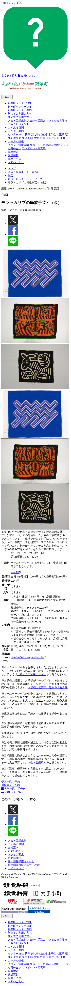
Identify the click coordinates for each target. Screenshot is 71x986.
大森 (24, 138)
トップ (12, 168)
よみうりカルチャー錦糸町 (24, 172)
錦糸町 (43, 134)
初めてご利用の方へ (20, 117)
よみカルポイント (18, 124)
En (8, 3)
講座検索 (13, 151)
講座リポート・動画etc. (38, 145)
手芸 (10, 175)
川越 (62, 138)
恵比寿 (35, 134)
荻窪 (27, 134)
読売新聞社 (14, 858)
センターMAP (16, 134)
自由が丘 (54, 138)
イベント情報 (16, 145)
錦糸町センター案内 (20, 110)
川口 (45, 138)
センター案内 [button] (16, 131)
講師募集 (13, 155)
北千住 (52, 134)
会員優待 (61, 120)
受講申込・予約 (10, 781)
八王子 (60, 134)
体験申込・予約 (10, 785)
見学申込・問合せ (14, 788)
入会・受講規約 (17, 120)
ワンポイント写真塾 (34, 148)
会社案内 (13, 847)
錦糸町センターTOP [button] (20, 103)
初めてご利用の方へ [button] (20, 113)
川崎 (30, 138)
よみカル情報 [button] (16, 141)
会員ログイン (28, 75)
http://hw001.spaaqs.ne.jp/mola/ (27, 657)
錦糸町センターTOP (20, 106)
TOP (3, 3)
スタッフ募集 (16, 854)
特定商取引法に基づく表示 (24, 865)
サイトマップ (16, 868)
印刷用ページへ (13, 792)
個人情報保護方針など (21, 861)
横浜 (36, 138)
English (14, 3)
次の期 (15, 572)
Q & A (52, 120)
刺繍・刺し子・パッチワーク (25, 179)
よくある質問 (16, 127)
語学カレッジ (60, 145)
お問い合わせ (16, 162)
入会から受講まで (37, 120)
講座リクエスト (17, 158)
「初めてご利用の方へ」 (31, 674)
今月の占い (14, 148)
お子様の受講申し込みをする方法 (48, 687)
